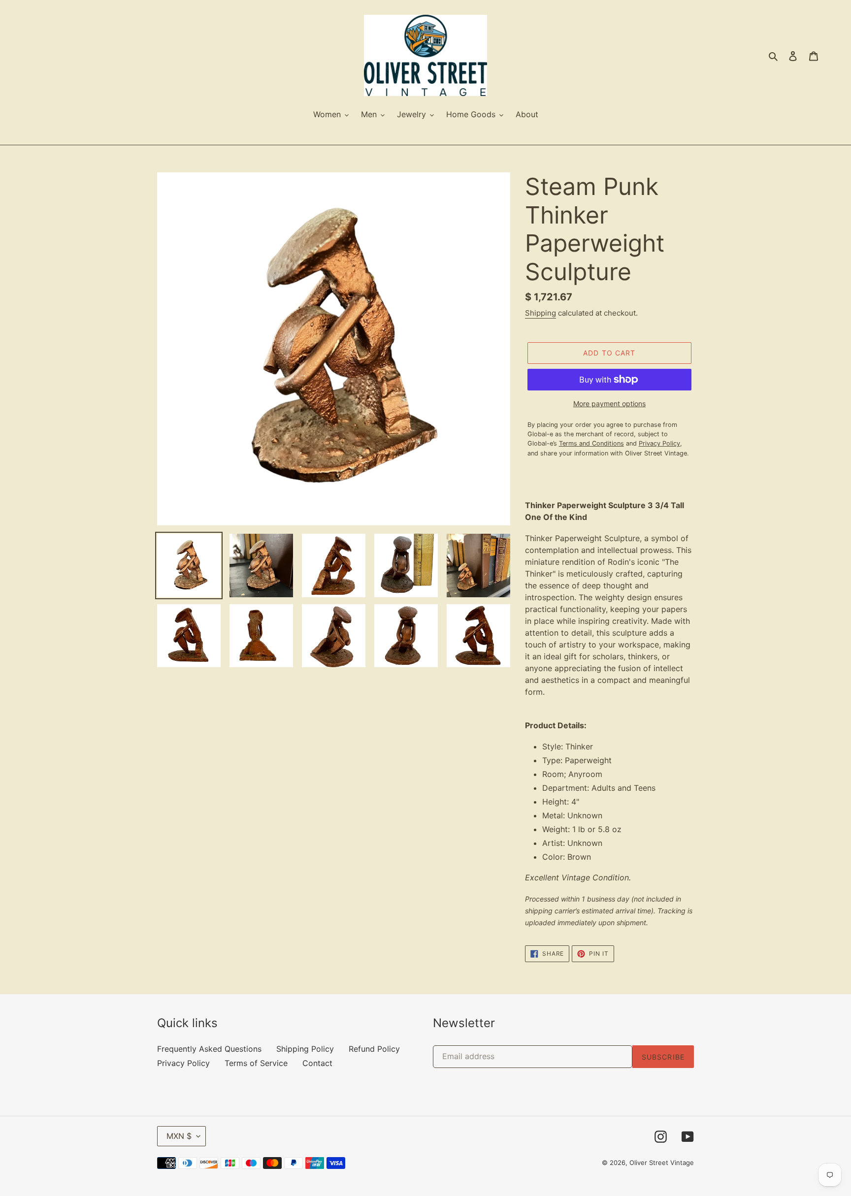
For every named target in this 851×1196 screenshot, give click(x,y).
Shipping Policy (305, 1049)
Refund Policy (374, 1049)
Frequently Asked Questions (209, 1049)
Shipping (540, 313)
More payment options (609, 403)
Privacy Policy (183, 1063)
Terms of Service (256, 1063)
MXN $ (179, 1136)
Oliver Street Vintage (661, 1162)
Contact (317, 1063)
